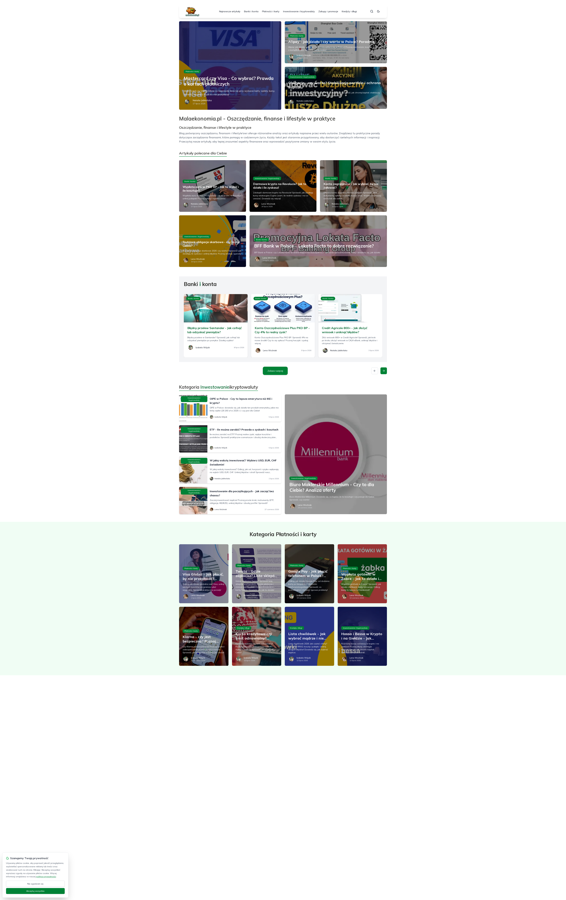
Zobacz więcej (275, 370)
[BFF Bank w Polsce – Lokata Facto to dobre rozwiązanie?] (318, 241)
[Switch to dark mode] (378, 11)
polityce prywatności (46, 876)
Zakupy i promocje (328, 11)
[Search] (371, 11)
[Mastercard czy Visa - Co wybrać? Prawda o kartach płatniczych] (230, 65)
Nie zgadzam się (35, 883)
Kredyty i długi (349, 11)
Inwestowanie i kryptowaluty (299, 11)
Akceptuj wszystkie (35, 891)
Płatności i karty (270, 11)
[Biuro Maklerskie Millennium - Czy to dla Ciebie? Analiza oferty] (336, 454)
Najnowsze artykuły (229, 11)
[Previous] (374, 370)
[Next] (383, 370)
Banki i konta (251, 11)
